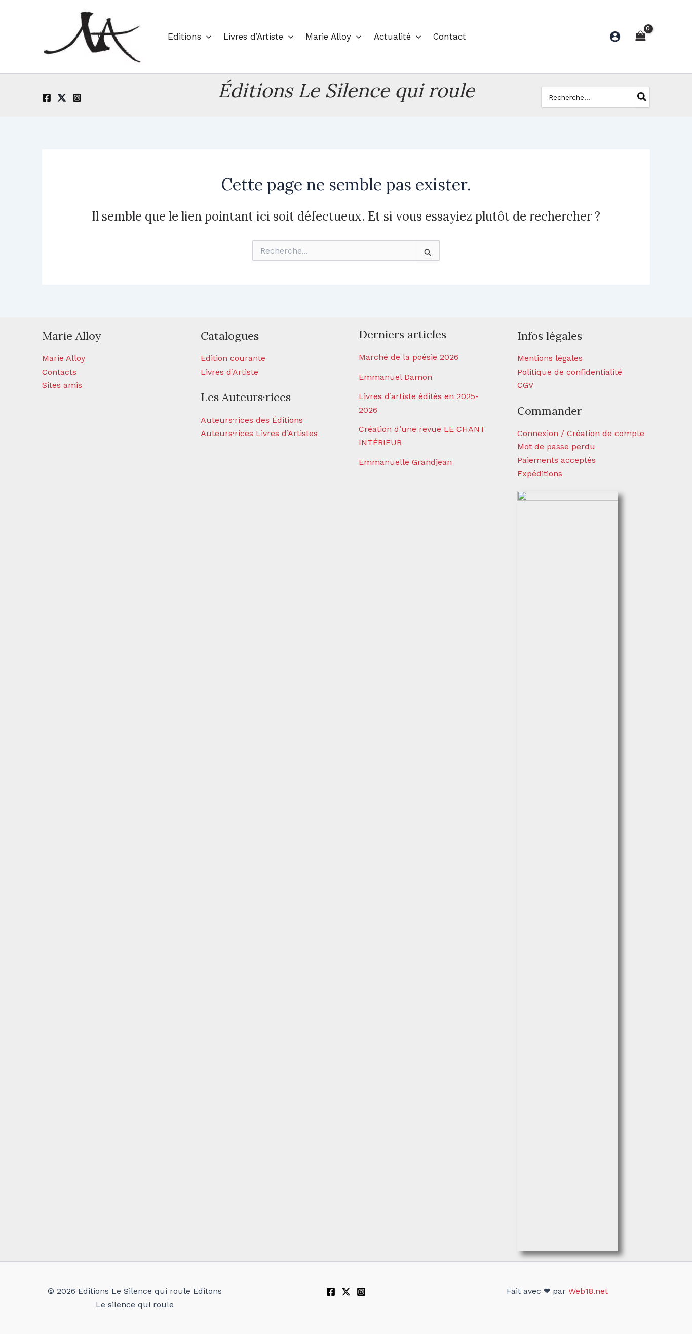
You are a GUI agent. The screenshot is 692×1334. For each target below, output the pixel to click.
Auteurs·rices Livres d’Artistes (259, 433)
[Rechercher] (642, 97)
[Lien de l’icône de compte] (615, 36)
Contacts (59, 372)
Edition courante (233, 358)
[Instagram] (77, 97)
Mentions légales (550, 358)
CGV (525, 385)
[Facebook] (46, 97)
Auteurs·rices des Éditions (252, 420)
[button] (206, 36)
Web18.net (588, 1291)
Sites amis (62, 385)
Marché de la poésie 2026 (408, 357)
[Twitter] (61, 97)
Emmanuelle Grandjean (405, 462)
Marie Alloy (63, 358)
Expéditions (539, 473)
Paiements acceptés (556, 460)
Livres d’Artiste (229, 372)
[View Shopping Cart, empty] (640, 36)
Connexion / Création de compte (580, 433)
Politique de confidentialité (569, 372)
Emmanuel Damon (395, 377)
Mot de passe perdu (556, 446)
